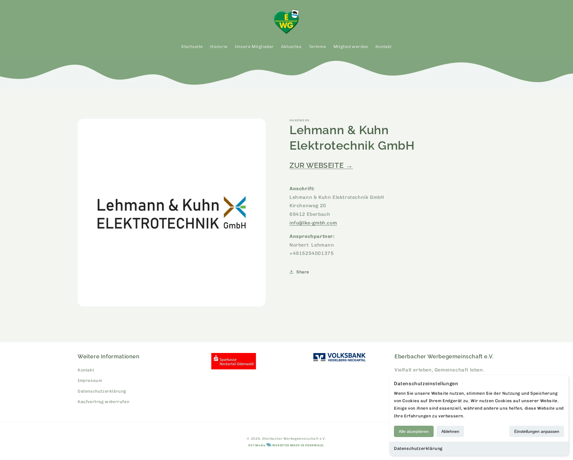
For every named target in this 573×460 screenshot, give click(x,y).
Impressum (90, 380)
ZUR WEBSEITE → (321, 165)
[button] (84, 21)
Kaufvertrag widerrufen (103, 401)
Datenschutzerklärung (418, 448)
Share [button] (302, 272)
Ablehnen (450, 431)
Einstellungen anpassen (536, 431)
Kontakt (86, 370)
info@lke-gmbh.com (313, 223)
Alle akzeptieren (414, 431)
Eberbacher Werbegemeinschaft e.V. (294, 439)
